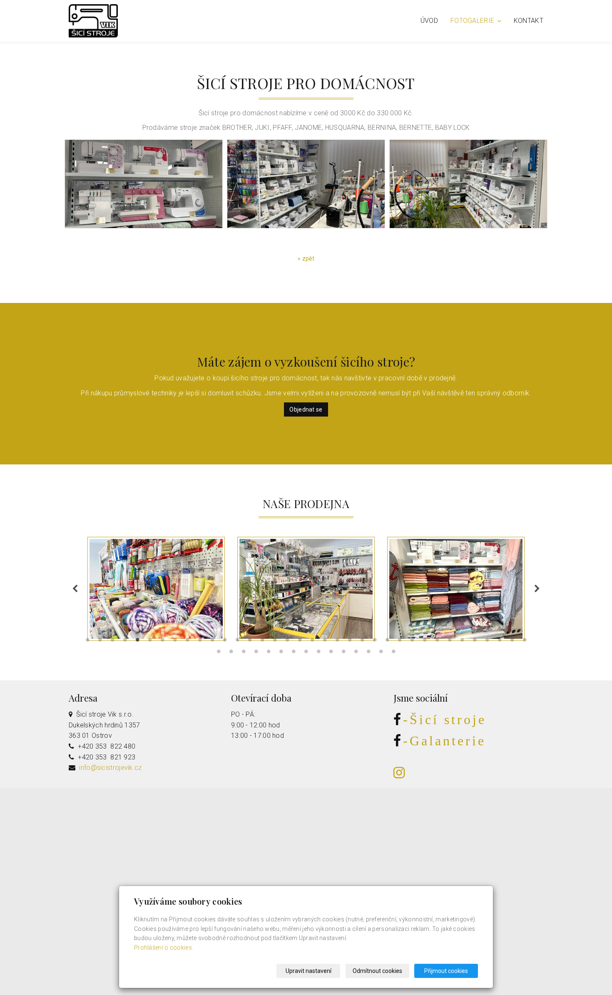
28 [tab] (424, 642)
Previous (75, 589)
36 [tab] (524, 642)
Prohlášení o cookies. (163, 947)
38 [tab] (231, 653)
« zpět (306, 258)
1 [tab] (87, 642)
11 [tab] (212, 642)
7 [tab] (162, 642)
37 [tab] (218, 653)
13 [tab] (237, 642)
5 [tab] (137, 642)
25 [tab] (387, 642)
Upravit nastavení (308, 971)
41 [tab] (268, 653)
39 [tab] (243, 653)
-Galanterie (444, 740)
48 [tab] (356, 653)
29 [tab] (437, 642)
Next (537, 589)
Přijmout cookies (446, 971)
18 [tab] (300, 642)
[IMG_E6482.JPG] (468, 183)
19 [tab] (312, 642)
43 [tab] (293, 653)
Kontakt (528, 21)
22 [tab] (350, 642)
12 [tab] (225, 642)
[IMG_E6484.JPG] (144, 183)
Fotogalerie (473, 21)
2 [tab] (100, 642)
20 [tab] (325, 642)
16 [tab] (275, 642)
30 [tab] (449, 642)
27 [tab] (412, 642)
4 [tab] (125, 642)
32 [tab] (474, 642)
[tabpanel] (306, 589)
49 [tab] (368, 653)
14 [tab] (250, 642)
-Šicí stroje (444, 719)
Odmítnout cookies (377, 971)
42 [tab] (281, 653)
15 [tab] (262, 642)
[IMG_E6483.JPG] (306, 183)
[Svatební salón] (93, 20)
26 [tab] (400, 642)
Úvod (429, 21)
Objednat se (305, 409)
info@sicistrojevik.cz (110, 768)
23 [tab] (362, 642)
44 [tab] (306, 653)
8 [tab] (175, 642)
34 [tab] (499, 642)
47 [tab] (343, 653)
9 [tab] (187, 642)
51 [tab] (393, 653)
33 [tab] (487, 642)
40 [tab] (256, 653)
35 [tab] (512, 642)
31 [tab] (462, 642)
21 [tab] (337, 642)
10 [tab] (200, 642)
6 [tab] (150, 642)
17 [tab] (287, 642)
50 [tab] (381, 653)
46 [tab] (331, 653)
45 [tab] (318, 653)
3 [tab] (112, 642)
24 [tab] (375, 642)
